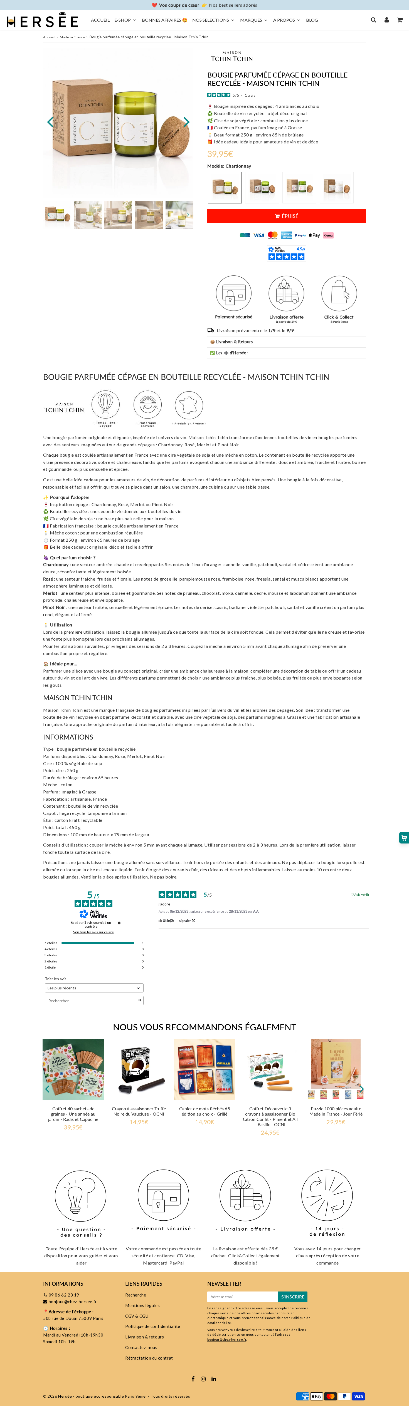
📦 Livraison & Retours (231, 341)
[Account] (386, 20)
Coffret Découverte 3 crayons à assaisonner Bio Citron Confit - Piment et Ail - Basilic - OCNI (270, 1116)
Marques (251, 20)
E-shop (122, 20)
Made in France (72, 37)
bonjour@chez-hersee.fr (73, 1301)
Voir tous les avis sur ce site (93, 932)
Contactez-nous (141, 1347)
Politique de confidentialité (152, 1326)
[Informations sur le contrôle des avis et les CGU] (119, 923)
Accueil (100, 20)
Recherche (135, 1294)
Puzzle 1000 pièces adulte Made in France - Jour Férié (336, 1111)
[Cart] (399, 20)
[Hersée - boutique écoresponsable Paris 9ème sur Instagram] (203, 1379)
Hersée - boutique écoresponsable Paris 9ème (102, 1396)
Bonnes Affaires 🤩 (165, 20)
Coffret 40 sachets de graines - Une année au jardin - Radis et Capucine (73, 1114)
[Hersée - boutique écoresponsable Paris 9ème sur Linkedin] (214, 1379)
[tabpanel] (57, 215)
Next (186, 121)
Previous (49, 121)
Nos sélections (210, 20)
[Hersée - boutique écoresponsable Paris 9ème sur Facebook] (193, 1379)
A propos (284, 20)
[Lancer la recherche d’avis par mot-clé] (140, 1000)
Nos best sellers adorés (233, 5)
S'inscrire (292, 1296)
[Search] (373, 20)
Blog (312, 20)
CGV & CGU (136, 1315)
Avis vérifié (362, 894)
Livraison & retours (144, 1336)
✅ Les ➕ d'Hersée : (229, 352)
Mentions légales (142, 1305)
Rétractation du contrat (149, 1357)
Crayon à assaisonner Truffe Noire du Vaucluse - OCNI (139, 1111)
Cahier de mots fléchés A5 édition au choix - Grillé (204, 1111)
